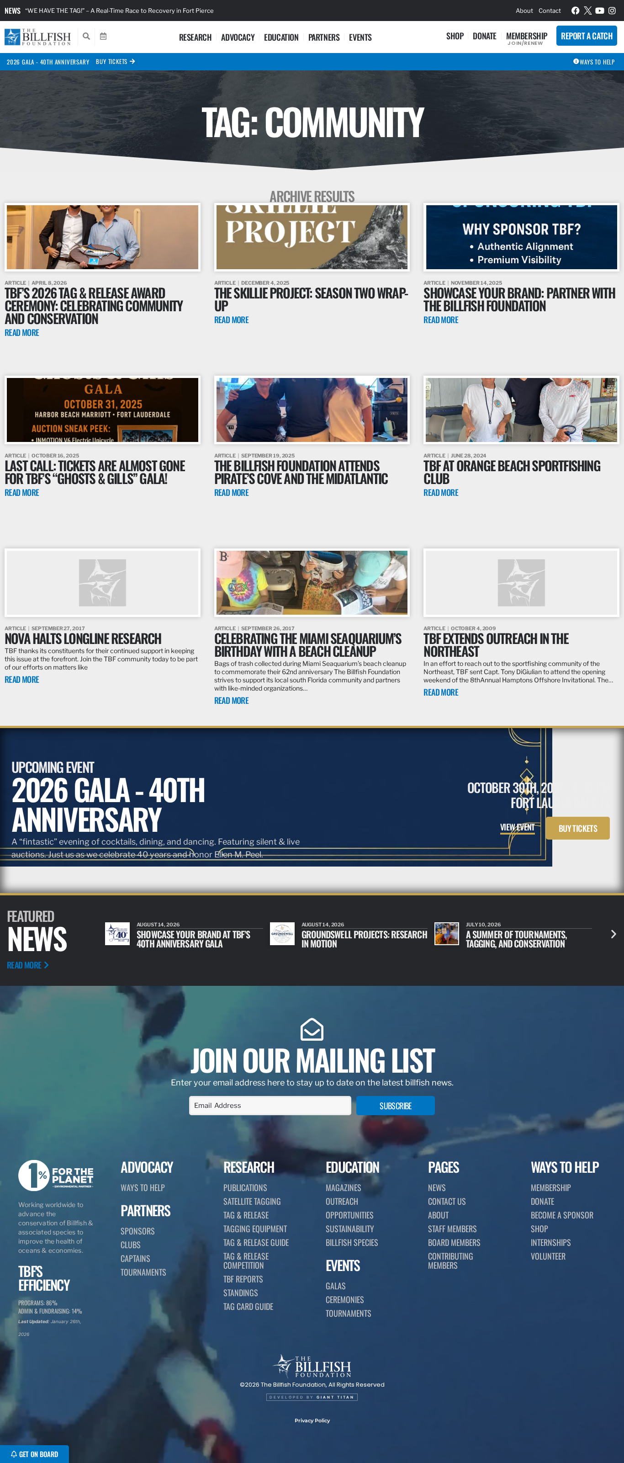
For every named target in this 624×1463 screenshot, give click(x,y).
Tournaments (143, 1272)
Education (281, 37)
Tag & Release (246, 1215)
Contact (550, 10)
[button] (613, 934)
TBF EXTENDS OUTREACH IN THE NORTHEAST (495, 644)
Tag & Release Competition (246, 1260)
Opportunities (350, 1215)
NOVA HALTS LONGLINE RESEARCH (83, 638)
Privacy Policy (312, 1420)
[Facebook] (576, 10)
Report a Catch (587, 36)
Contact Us (447, 1201)
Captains (135, 1258)
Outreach (342, 1201)
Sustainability (350, 1228)
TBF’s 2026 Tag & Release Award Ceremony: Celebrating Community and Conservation (93, 305)
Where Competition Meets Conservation (513, 938)
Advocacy (237, 37)
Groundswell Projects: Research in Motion (199, 938)
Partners (324, 37)
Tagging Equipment (255, 1228)
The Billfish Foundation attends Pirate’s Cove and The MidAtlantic (301, 471)
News (13, 10)
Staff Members (452, 1228)
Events (360, 37)
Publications (245, 1187)
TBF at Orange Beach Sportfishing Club (511, 471)
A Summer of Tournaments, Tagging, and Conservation (351, 938)
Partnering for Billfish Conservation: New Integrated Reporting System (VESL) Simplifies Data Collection (171, 10)
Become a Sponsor (562, 1215)
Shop (454, 36)
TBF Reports (243, 1279)
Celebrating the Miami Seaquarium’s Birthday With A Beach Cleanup (308, 644)
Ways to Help (143, 1187)
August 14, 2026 (158, 924)
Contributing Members (450, 1260)
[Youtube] (600, 10)
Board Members (454, 1242)
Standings (240, 1292)
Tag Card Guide (248, 1306)
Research (195, 37)
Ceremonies (345, 1299)
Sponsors (138, 1231)
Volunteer (548, 1256)
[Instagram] (612, 10)
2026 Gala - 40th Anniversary (48, 61)
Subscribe (396, 1106)
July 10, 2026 (319, 924)
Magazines (343, 1187)
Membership (526, 36)
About (524, 10)
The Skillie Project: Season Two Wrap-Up (310, 298)
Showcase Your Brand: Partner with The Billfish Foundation (519, 298)
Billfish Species (352, 1242)
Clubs (131, 1244)
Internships (551, 1242)
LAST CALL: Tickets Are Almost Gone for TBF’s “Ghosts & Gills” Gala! (95, 471)
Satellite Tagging (252, 1201)
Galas (336, 1286)
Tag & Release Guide (256, 1242)
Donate (485, 36)
